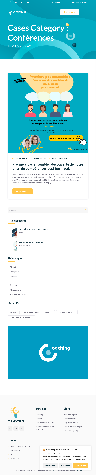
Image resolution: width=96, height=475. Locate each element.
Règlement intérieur (72, 422)
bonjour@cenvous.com (79, 2)
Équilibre (13, 285)
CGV (52, 471)
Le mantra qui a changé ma (31, 242)
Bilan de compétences (30, 312)
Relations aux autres (18, 294)
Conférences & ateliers (45, 422)
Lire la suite (21, 191)
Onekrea (79, 471)
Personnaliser (50, 465)
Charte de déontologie (73, 426)
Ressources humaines (67, 312)
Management (15, 290)
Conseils (39, 418)
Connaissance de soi (18, 281)
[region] (65, 458)
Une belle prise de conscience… (33, 229)
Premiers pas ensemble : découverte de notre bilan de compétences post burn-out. (47, 166)
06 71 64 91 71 (59, 2)
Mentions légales (71, 414)
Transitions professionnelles (21, 317)
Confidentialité (70, 418)
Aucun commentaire (59, 158)
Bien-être (14, 267)
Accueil (13, 312)
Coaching (14, 276)
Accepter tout (80, 465)
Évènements (69, 12)
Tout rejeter (65, 465)
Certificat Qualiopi (71, 430)
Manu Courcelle (40, 158)
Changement (15, 271)
